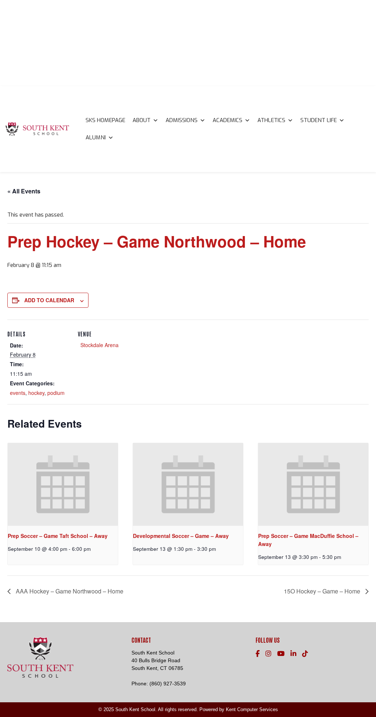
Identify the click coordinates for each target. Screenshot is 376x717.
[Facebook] (258, 653)
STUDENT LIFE (318, 120)
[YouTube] (281, 653)
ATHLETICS (271, 120)
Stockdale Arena (99, 345)
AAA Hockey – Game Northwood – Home (68, 591)
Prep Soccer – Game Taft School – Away (58, 535)
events (17, 392)
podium (56, 392)
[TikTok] (305, 653)
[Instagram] (268, 653)
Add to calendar (49, 300)
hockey (36, 392)
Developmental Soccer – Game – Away (181, 535)
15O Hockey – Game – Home (323, 591)
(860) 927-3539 (167, 683)
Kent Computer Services (252, 709)
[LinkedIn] (293, 653)
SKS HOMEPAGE (105, 120)
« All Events (23, 191)
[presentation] (63, 484)
